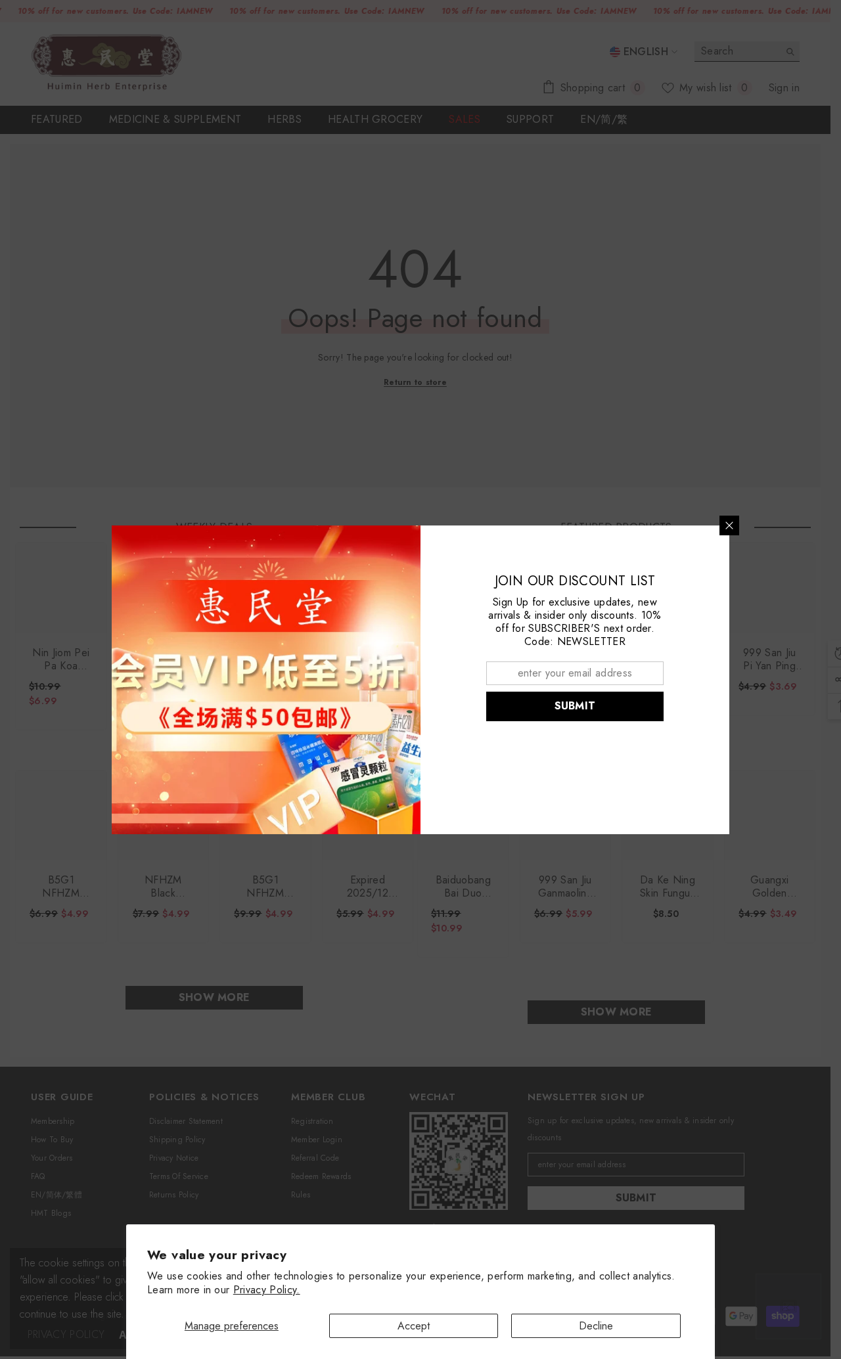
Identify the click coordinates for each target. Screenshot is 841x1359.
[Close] (729, 525)
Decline (596, 1325)
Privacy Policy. (266, 1289)
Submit (575, 705)
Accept (414, 1325)
